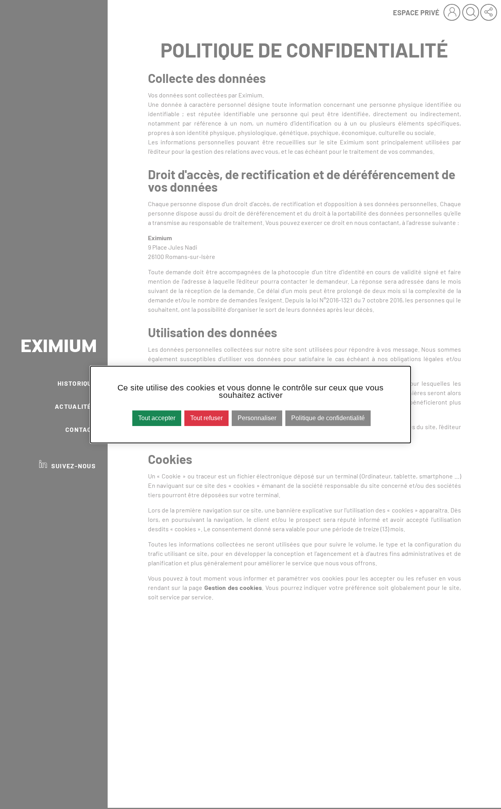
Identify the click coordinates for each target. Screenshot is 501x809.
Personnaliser (257, 418)
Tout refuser (206, 418)
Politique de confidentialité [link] (328, 418)
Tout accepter (156, 418)
